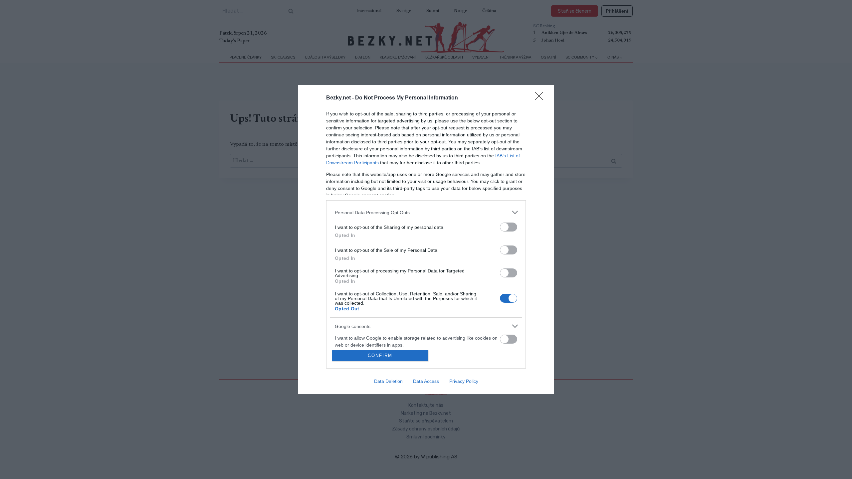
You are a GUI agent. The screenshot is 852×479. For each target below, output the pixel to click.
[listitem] (426, 212)
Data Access (426, 381)
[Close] (541, 98)
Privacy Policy (463, 381)
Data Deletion (388, 381)
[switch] (508, 227)
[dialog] (426, 239)
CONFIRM (380, 355)
